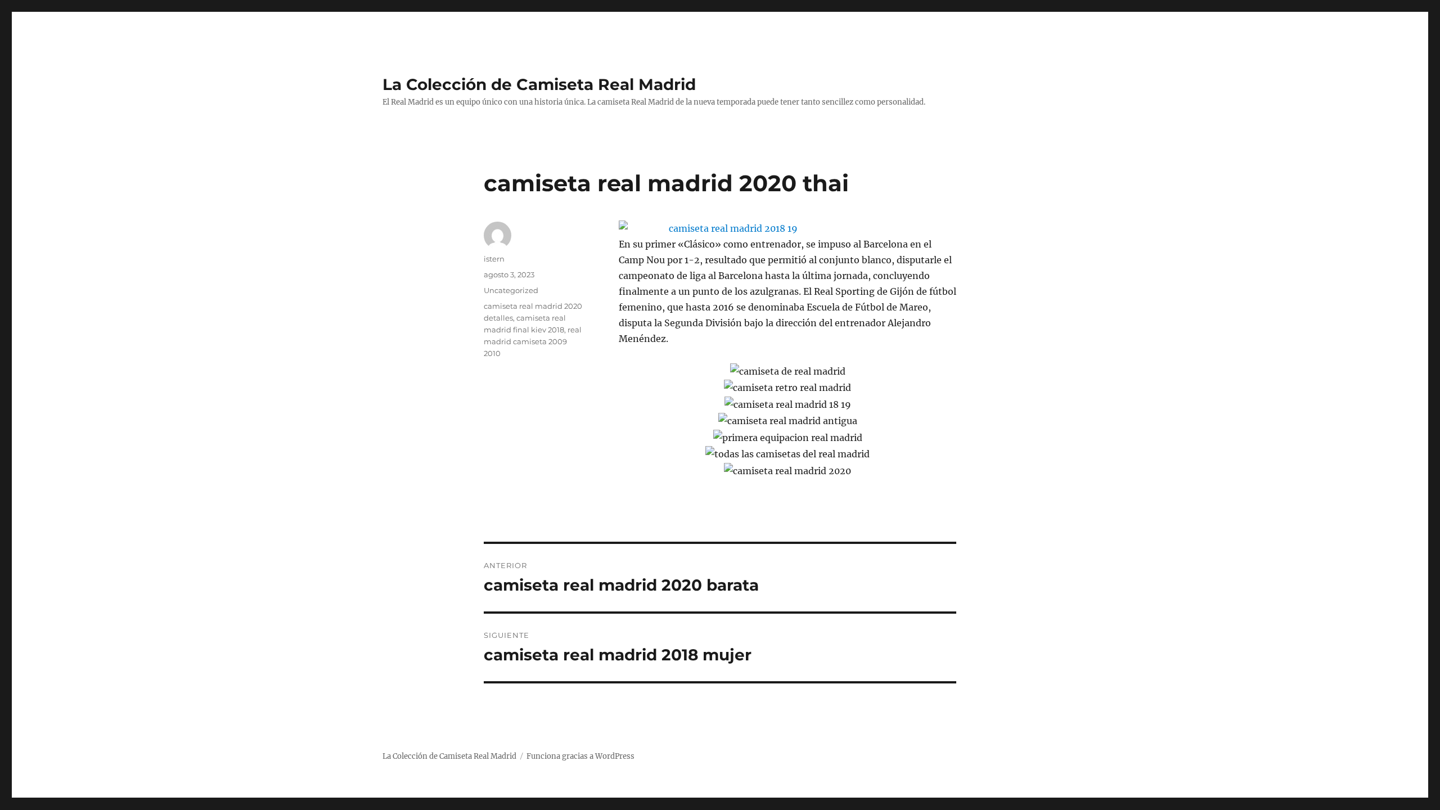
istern (494, 258)
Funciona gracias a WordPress (580, 756)
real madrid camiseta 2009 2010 (533, 341)
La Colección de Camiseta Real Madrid (539, 84)
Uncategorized (511, 290)
